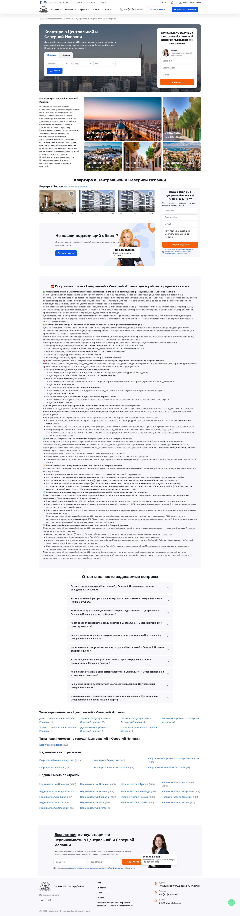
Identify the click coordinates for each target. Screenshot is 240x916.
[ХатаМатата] (45, 886)
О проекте (77, 2)
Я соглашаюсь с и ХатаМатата (179, 252)
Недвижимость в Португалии (178, 791)
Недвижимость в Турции (134, 784)
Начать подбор (177, 82)
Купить (83, 9)
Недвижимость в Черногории (178, 782)
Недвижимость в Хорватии (95, 797)
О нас (99, 892)
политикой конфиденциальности (177, 253)
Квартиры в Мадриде (51, 186)
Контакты (91, 2)
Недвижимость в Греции (134, 797)
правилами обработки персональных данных (179, 251)
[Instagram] (49, 900)
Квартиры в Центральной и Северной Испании (173, 758)
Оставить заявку (157, 9)
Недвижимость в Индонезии (55, 791)
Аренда (66, 55)
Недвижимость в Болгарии (54, 784)
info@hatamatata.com (170, 903)
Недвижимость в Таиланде (136, 791)
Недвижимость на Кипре (53, 797)
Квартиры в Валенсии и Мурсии (57, 760)
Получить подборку (180, 245)
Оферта (103, 2)
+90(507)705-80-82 (168, 894)
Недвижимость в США (51, 802)
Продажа (51, 55)
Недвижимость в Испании (94, 784)
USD (162, 2)
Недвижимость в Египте (93, 808)
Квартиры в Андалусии (106, 760)
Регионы (69, 9)
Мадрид (51, 210)
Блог (98, 882)
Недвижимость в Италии (94, 791)
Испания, (44, 210)
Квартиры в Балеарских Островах (167, 767)
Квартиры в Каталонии (51, 767)
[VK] (42, 900)
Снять (96, 9)
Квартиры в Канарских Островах (112, 767)
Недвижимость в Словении (54, 808)
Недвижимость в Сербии (176, 802)
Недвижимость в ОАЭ (92, 802)
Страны (55, 9)
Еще (107, 9)
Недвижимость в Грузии (134, 802)
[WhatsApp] (231, 902)
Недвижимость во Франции (177, 797)
